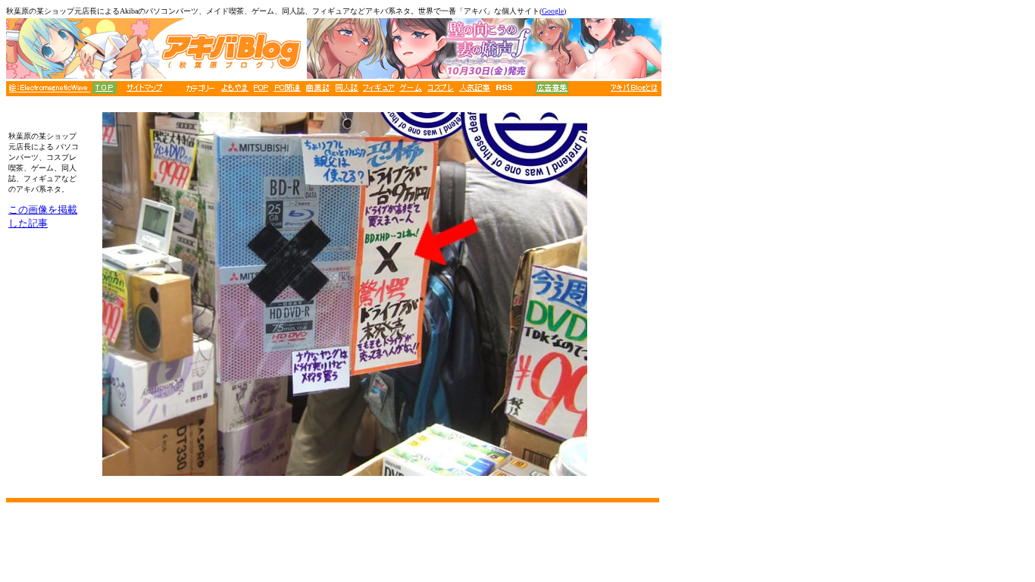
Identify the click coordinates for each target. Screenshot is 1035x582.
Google (553, 11)
